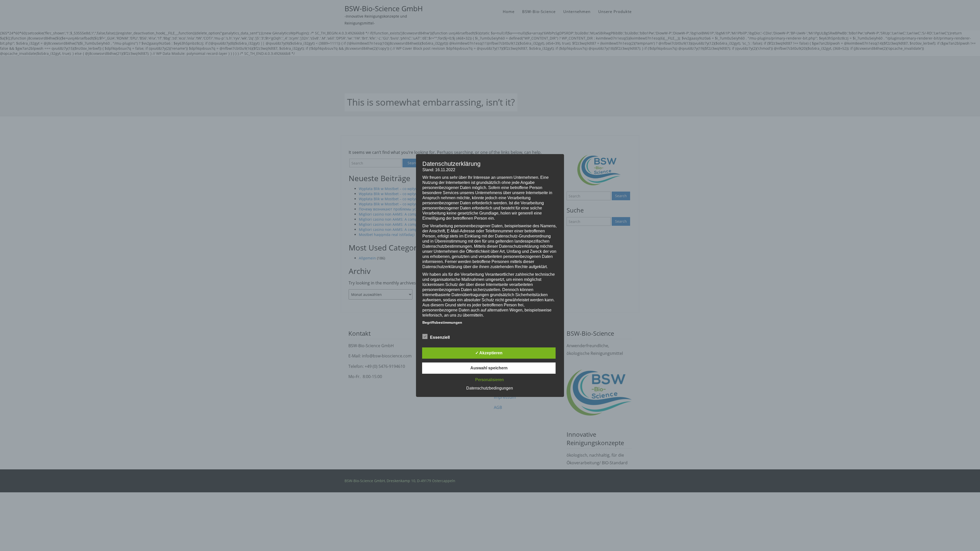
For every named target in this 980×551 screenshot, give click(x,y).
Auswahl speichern (489, 368)
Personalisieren (489, 380)
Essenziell (440, 337)
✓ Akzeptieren (489, 353)
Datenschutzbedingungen (489, 388)
